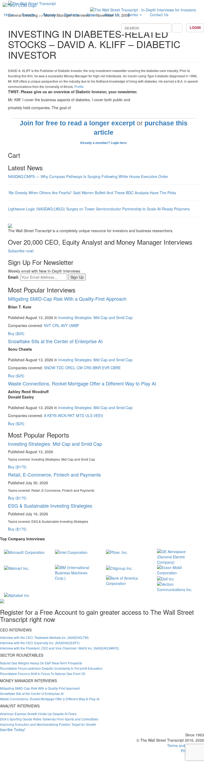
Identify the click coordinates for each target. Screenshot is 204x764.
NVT (47, 325)
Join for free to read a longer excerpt (77, 123)
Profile (79, 86)
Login (195, 27)
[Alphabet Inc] (16, 594)
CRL (56, 325)
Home (9, 14)
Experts (28, 14)
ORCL (70, 367)
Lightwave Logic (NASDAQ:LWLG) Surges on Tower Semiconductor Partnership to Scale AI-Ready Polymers (99, 208)
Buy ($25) (16, 333)
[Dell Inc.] (166, 578)
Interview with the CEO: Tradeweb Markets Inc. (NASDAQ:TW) (44, 637)
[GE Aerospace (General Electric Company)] (178, 556)
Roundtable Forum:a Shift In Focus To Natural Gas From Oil (42, 673)
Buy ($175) (17, 466)
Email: (13, 277)
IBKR (96, 367)
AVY (64, 325)
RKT (71, 415)
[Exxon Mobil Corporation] (178, 569)
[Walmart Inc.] (16, 567)
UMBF (74, 325)
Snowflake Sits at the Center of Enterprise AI (55, 341)
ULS (88, 415)
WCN (62, 415)
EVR (105, 367)
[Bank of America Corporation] (127, 580)
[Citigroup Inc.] (119, 567)
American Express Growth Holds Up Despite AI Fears (38, 713)
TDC (60, 367)
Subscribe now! (21, 250)
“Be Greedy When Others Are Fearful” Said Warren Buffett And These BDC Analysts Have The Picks (92, 192)
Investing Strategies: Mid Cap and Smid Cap (95, 317)
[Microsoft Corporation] (24, 551)
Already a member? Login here (104, 143)
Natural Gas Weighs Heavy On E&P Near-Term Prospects (41, 663)
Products (71, 14)
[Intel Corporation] (71, 551)
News (91, 14)
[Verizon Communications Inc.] (178, 586)
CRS (87, 367)
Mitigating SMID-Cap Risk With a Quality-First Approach (67, 298)
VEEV (98, 415)
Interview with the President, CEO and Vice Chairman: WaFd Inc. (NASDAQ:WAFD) (59, 648)
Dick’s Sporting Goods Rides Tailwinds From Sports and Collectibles (49, 719)
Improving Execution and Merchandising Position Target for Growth (48, 724)
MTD (80, 415)
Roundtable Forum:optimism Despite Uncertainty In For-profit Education (51, 668)
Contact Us (159, 14)
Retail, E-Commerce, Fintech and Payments (54, 474)
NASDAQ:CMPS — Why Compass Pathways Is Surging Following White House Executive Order (88, 176)
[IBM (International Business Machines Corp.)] (76, 572)
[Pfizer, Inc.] (117, 551)
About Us (112, 14)
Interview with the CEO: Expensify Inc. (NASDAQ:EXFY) (40, 642)
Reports (49, 14)
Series (133, 14)
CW (79, 367)
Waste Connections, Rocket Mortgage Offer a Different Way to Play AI (82, 383)
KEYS (52, 415)
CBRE (115, 367)
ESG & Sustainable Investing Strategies (50, 505)
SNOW (49, 367)
